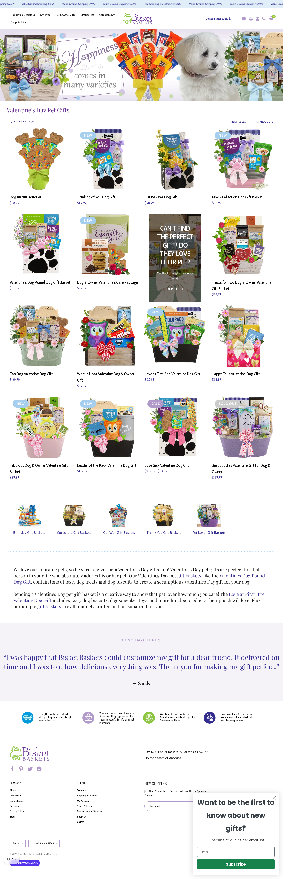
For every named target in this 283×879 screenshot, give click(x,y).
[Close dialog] (274, 798)
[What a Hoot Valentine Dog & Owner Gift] (108, 336)
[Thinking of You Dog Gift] (108, 159)
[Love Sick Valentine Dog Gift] (175, 427)
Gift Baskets (87, 15)
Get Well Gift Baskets (119, 532)
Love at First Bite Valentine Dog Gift (172, 373)
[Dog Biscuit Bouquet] (40, 159)
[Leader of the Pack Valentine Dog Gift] (108, 427)
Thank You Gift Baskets (164, 532)
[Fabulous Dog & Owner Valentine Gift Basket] (40, 427)
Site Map (14, 806)
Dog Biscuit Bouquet (25, 197)
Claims (80, 822)
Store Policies (84, 806)
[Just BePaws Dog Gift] (175, 159)
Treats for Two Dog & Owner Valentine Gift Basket (241, 285)
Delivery (81, 790)
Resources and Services (89, 811)
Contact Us (15, 795)
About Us (15, 790)
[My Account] (257, 18)
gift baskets (189, 575)
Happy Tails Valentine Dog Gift (236, 373)
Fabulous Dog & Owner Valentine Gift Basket (39, 468)
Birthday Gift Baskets (29, 532)
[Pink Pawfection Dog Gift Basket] (242, 159)
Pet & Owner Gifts (65, 15)
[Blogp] (41, 769)
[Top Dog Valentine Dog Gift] (40, 336)
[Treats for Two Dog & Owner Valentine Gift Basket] (242, 244)
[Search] (263, 18)
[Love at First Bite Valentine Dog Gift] (175, 336)
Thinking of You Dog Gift (96, 197)
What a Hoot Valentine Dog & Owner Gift (105, 377)
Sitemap (81, 816)
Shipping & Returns (87, 795)
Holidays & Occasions (23, 15)
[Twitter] (32, 769)
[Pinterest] (23, 769)
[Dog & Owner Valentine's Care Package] (108, 244)
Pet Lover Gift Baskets (209, 532)
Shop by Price (18, 22)
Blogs (13, 816)
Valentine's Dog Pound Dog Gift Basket (40, 282)
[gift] (250, 18)
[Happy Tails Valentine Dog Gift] (242, 336)
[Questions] (243, 18)
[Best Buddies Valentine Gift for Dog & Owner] (242, 427)
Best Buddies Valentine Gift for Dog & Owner (241, 468)
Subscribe (236, 864)
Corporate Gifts (107, 15)
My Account (83, 801)
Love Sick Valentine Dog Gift (166, 465)
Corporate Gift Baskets (74, 532)
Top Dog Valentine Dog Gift (31, 373)
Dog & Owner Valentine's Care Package (107, 282)
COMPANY (15, 783)
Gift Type (45, 15)
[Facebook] (14, 769)
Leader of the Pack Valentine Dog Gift (106, 465)
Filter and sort (25, 121)
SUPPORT (82, 783)
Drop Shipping (17, 801)
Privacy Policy (17, 811)
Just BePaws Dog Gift (161, 197)
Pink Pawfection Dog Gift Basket (237, 197)
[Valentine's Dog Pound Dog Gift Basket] (40, 244)
